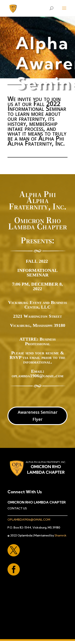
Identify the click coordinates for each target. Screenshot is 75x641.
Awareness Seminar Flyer (38, 415)
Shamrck (60, 535)
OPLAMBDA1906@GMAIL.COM (29, 519)
